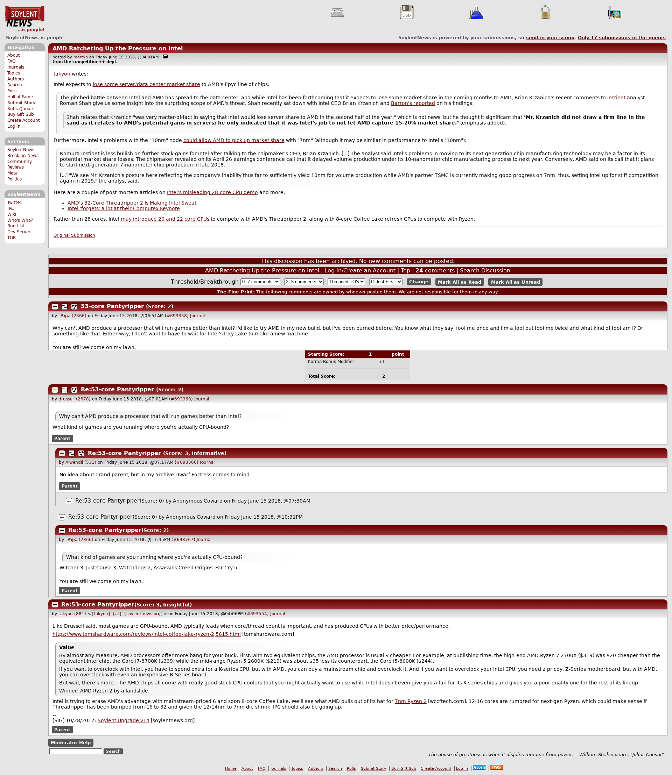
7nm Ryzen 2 (411, 701)
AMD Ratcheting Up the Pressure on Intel (117, 48)
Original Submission (74, 235)
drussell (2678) (74, 399)
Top (405, 270)
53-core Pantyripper (112, 306)
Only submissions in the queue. (622, 37)
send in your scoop (550, 37)
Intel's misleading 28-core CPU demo (212, 192)
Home (231, 768)
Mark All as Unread (515, 281)
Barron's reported (413, 103)
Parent (62, 438)
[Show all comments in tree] (74, 307)
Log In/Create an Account (360, 270)
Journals (15, 67)
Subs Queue (20, 108)
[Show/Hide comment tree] (64, 307)
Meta (12, 173)
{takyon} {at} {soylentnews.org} (127, 613)
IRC (10, 208)
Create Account (23, 120)
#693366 (186, 462)
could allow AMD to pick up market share (234, 140)
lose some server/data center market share (146, 84)
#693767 (183, 539)
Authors (15, 79)
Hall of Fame (20, 96)
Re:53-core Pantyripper (117, 389)
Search (14, 85)
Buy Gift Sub (20, 114)
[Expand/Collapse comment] (55, 307)
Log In (14, 126)
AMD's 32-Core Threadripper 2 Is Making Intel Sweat (132, 203)
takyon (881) (72, 613)
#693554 (257, 613)
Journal (197, 315)
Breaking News (22, 155)
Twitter (14, 202)
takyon (62, 74)
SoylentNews (25, 19)
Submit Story (21, 102)
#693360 (181, 399)
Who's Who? (20, 220)
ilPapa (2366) (72, 315)
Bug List (15, 225)
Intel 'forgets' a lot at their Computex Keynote (124, 208)
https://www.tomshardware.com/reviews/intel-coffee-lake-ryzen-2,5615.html (146, 634)
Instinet (616, 97)
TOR (11, 237)
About (13, 55)
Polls (11, 90)
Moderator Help (71, 742)
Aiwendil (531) (80, 462)
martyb (81, 57)
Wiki (11, 214)
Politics (14, 179)
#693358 (177, 315)
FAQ (11, 61)
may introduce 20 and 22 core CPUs (165, 219)
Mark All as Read (459, 281)
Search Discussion (485, 270)
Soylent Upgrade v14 (123, 720)
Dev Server (18, 231)
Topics (13, 73)
